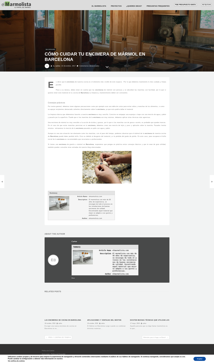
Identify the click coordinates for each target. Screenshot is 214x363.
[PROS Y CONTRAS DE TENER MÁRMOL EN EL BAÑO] (2, 181)
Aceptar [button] (199, 359)
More (73, 278)
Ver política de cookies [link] (16, 361)
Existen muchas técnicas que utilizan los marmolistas (149, 320)
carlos (57, 66)
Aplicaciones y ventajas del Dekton (104, 320)
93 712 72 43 (206, 4)
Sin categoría (50, 49)
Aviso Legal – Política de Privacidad (53, 354)
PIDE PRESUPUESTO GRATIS (185, 4)
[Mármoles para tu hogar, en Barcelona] (212, 181)
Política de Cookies (48, 351)
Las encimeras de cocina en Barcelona (63, 320)
